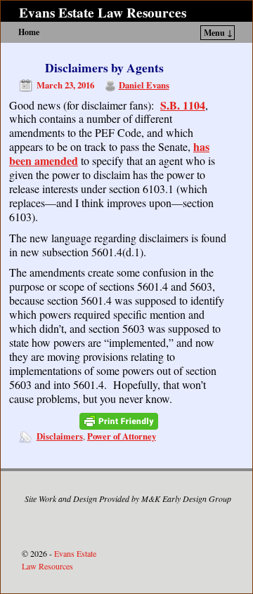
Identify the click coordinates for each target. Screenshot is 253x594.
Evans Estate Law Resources (102, 12)
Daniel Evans (144, 85)
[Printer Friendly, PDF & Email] (118, 421)
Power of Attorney (121, 436)
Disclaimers (60, 436)
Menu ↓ (218, 33)
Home (28, 32)
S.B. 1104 (182, 105)
